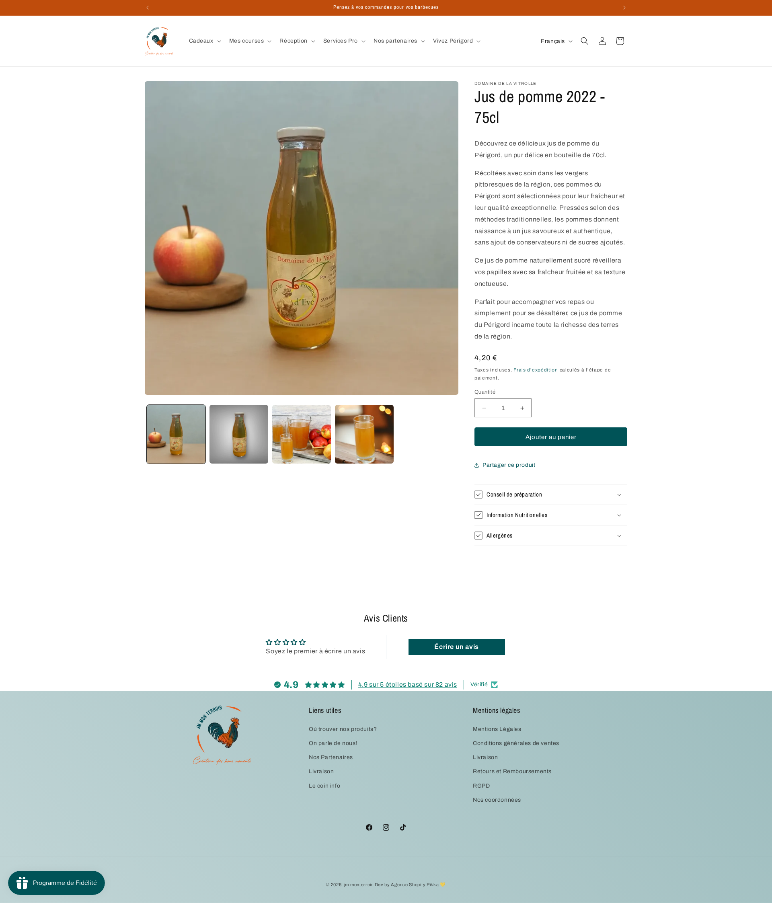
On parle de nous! (333, 743)
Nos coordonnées (497, 799)
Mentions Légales (497, 729)
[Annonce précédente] (147, 7)
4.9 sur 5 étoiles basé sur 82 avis (407, 684)
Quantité (484, 392)
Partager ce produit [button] (508, 465)
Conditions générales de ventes (516, 743)
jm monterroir (358, 884)
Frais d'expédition (535, 370)
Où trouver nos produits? (343, 729)
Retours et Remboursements (512, 771)
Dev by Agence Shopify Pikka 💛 (410, 884)
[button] (204, 41)
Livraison (321, 771)
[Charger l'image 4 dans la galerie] (364, 434)
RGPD (481, 785)
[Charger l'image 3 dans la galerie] (301, 434)
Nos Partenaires (331, 757)
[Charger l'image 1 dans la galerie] (176, 434)
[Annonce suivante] (624, 7)
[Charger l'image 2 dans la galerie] (238, 434)
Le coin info (324, 785)
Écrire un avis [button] (456, 646)
